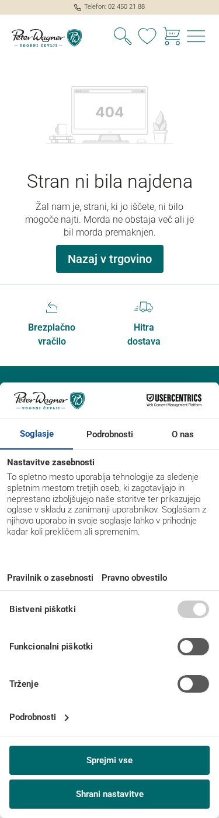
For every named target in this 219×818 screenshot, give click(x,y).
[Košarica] (172, 37)
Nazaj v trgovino (110, 259)
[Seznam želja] (147, 37)
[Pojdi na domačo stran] (55, 38)
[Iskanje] (123, 37)
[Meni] (196, 37)
